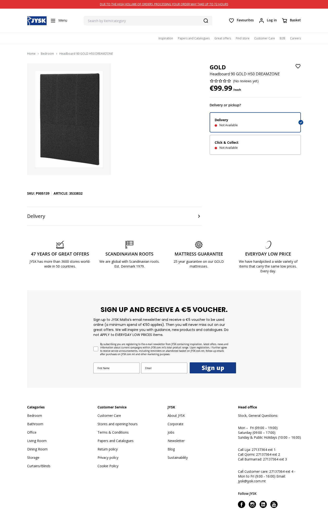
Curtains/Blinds (38, 466)
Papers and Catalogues (194, 38)
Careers (295, 38)
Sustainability (178, 457)
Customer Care (264, 38)
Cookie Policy (107, 466)
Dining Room (37, 449)
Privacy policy (107, 457)
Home (31, 54)
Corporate (175, 424)
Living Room (37, 440)
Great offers (222, 38)
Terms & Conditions (113, 432)
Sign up (213, 368)
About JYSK (176, 415)
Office (31, 432)
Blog (171, 449)
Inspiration (165, 38)
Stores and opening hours (117, 424)
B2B (282, 38)
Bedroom (47, 54)
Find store (242, 38)
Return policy (107, 449)
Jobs (171, 432)
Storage (33, 457)
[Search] (205, 20)
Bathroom (35, 424)
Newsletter (176, 440)
